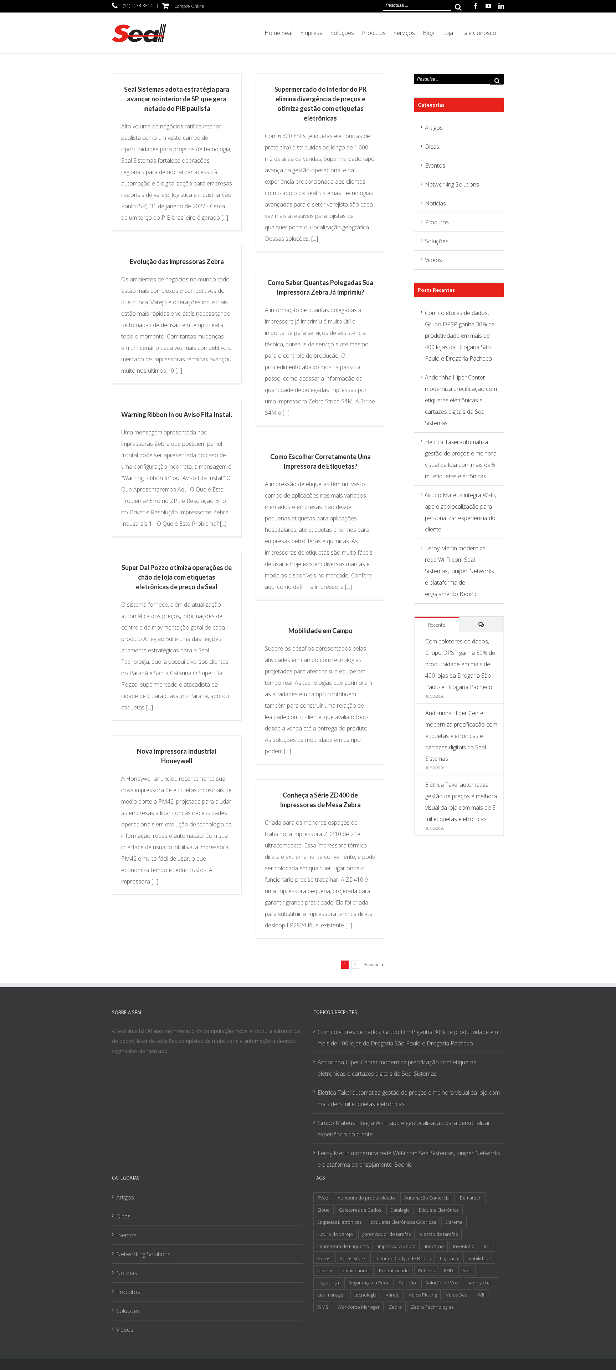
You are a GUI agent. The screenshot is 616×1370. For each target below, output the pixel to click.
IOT (487, 1246)
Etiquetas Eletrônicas (339, 1222)
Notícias (435, 203)
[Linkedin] (501, 6)
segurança (328, 1282)
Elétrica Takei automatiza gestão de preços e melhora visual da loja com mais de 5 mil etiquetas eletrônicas (409, 1098)
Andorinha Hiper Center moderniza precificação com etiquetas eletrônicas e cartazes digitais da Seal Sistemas (461, 400)
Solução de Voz (441, 1282)
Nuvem (324, 1270)
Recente (436, 625)
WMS (322, 1307)
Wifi (482, 1295)
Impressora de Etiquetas (343, 1246)
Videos (433, 260)
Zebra (395, 1307)
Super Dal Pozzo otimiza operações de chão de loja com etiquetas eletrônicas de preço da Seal (177, 577)
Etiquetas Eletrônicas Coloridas (403, 1222)
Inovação (434, 1246)
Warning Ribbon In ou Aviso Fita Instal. (176, 414)
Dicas (432, 147)
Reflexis (426, 1270)
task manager (331, 1295)
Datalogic (400, 1210)
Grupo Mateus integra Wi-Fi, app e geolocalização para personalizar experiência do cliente (404, 1128)
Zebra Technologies (432, 1307)
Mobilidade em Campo (320, 631)
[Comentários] (481, 624)
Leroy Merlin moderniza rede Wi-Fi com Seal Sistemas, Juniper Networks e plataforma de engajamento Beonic (459, 571)
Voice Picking (423, 1295)
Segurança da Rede (369, 1282)
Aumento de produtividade (366, 1198)
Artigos (434, 128)
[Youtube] (488, 6)
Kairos (323, 1258)
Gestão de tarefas (439, 1234)
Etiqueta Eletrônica (439, 1210)
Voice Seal (457, 1295)
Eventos (435, 165)
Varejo (393, 1295)
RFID (448, 1270)
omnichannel (356, 1270)
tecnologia (365, 1295)
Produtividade (394, 1270)
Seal (467, 1270)
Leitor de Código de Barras (402, 1258)
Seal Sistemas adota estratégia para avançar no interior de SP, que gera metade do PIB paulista (176, 98)
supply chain (481, 1282)
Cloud (323, 1210)
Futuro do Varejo (335, 1234)
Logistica (449, 1258)
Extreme (454, 1222)
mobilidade (479, 1258)
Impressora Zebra (397, 1246)
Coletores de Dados (360, 1210)
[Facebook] (475, 6)
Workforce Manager (359, 1307)
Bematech (471, 1198)
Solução (407, 1282)
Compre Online (189, 6)
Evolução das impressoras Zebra (177, 261)
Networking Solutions (452, 184)
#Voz (322, 1198)
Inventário (463, 1246)
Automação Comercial (427, 1198)
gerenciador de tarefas (386, 1234)
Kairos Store (352, 1258)
